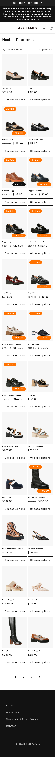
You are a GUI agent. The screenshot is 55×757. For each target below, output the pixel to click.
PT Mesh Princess (35, 548)
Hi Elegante (33, 395)
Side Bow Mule (34, 600)
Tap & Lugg (7, 88)
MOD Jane (6, 497)
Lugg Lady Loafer (35, 191)
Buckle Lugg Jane (35, 651)
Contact (11, 725)
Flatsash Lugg (8, 139)
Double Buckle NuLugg (11, 344)
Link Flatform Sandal (36, 242)
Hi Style (5, 651)
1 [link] (6, 677)
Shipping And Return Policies (22, 719)
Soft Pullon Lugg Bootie (38, 497)
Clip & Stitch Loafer (36, 139)
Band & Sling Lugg (10, 446)
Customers (12, 712)
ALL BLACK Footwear (31, 744)
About (9, 705)
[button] (3, 28)
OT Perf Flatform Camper (12, 548)
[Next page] (48, 676)
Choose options (15, 99)
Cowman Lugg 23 (9, 191)
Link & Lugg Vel (8, 600)
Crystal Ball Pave (35, 344)
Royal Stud (32, 293)
